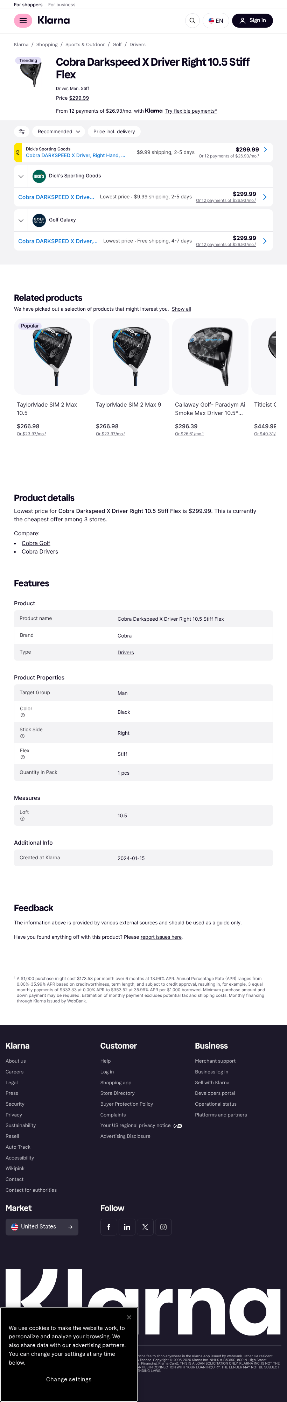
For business (62, 5)
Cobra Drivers (40, 551)
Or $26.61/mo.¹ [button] (189, 433)
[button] (216, 20)
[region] (69, 1354)
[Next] (263, 378)
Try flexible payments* (191, 111)
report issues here (161, 937)
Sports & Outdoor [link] (85, 45)
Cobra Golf (36, 543)
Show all (181, 309)
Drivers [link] (138, 45)
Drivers (126, 653)
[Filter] (21, 131)
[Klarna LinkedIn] (127, 1227)
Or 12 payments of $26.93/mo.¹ (229, 155)
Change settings (69, 1379)
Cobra (125, 636)
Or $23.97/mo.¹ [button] (31, 433)
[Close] (129, 1317)
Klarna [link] (21, 45)
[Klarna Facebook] (108, 1227)
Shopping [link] (47, 45)
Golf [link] (117, 45)
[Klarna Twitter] (145, 1227)
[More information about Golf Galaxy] (21, 220)
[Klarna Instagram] (163, 1227)
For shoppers (28, 5)
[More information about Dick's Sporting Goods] (21, 176)
